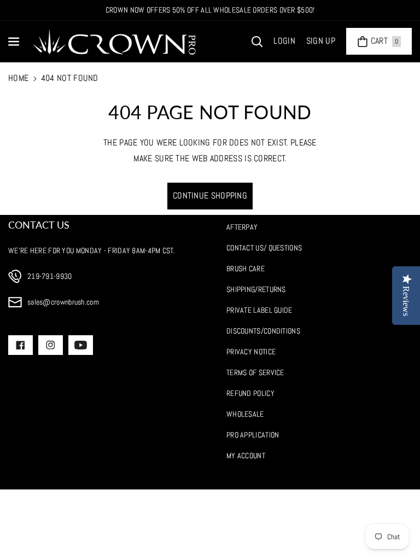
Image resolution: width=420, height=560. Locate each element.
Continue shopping (210, 195)
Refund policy (250, 393)
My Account (245, 455)
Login (284, 40)
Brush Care (245, 268)
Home (18, 78)
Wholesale (245, 414)
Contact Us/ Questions (264, 248)
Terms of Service (255, 372)
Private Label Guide (259, 310)
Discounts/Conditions (263, 331)
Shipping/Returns (256, 289)
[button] (14, 42)
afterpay (242, 227)
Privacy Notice (251, 352)
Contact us (38, 225)
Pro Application (252, 435)
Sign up (320, 40)
